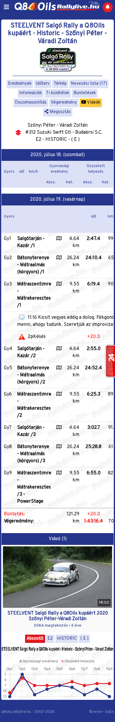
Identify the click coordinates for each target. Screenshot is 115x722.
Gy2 (8, 258)
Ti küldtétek (57, 93)
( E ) (84, 638)
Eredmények (20, 83)
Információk (30, 93)
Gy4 (8, 349)
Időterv (43, 83)
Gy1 (7, 239)
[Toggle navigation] (6, 7)
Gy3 (8, 284)
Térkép (60, 83)
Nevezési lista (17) (89, 83)
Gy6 (8, 394)
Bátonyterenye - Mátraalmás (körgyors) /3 (33, 454)
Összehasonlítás (31, 102)
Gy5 (8, 368)
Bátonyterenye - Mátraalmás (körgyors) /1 (33, 265)
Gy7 (8, 428)
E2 (50, 638)
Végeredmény (64, 102)
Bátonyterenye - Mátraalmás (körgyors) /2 (33, 375)
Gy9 (8, 473)
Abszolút (35, 638)
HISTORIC (67, 638)
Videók (93, 102)
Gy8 (8, 447)
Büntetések (84, 93)
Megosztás (59, 112)
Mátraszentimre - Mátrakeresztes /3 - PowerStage (34, 487)
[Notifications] (108, 7)
